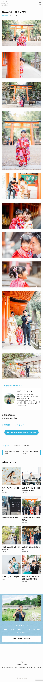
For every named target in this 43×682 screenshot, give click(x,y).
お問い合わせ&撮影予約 (21, 638)
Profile (33, 667)
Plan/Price (10, 667)
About (3, 667)
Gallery (4, 15)
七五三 (8, 15)
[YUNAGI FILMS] (4, 3)
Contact (39, 667)
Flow (28, 667)
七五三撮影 (6, 425)
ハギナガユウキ (18, 425)
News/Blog (23, 667)
